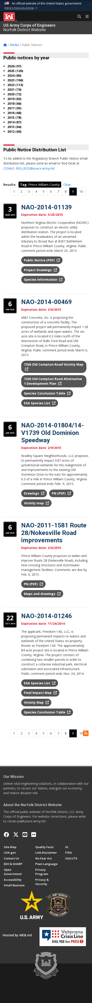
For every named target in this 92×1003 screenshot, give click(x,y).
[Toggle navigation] (85, 16)
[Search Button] (77, 16)
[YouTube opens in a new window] (25, 835)
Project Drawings (38, 270)
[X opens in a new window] (16, 835)
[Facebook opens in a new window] (6, 835)
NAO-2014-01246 (46, 616)
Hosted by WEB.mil (17, 935)
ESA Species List (37, 403)
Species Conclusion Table (45, 393)
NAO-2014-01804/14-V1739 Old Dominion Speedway (52, 433)
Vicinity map (34, 503)
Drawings (32, 493)
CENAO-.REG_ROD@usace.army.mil (28, 168)
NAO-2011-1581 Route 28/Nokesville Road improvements (53, 533)
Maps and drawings (40, 594)
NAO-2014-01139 (46, 207)
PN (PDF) (59, 493)
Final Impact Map (38, 693)
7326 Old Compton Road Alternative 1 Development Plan (53, 381)
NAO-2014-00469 (46, 302)
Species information (41, 279)
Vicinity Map (34, 702)
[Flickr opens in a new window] (33, 835)
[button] (21, 8)
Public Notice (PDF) (40, 260)
